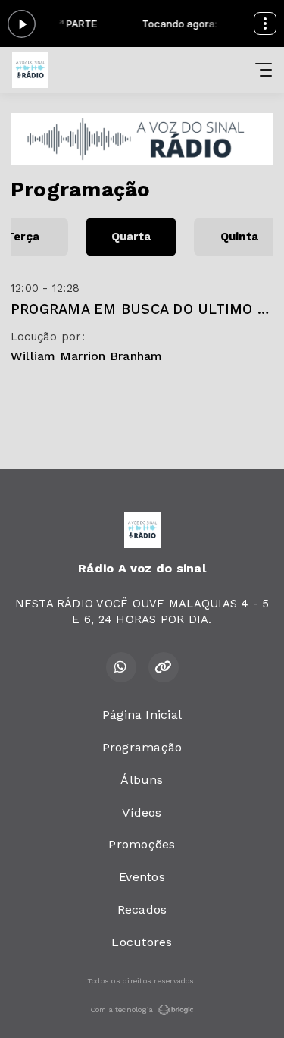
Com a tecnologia (122, 1009)
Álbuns (141, 780)
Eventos (142, 877)
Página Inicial (142, 714)
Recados (142, 909)
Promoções (141, 844)
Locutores (141, 942)
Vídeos (141, 812)
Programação (142, 747)
